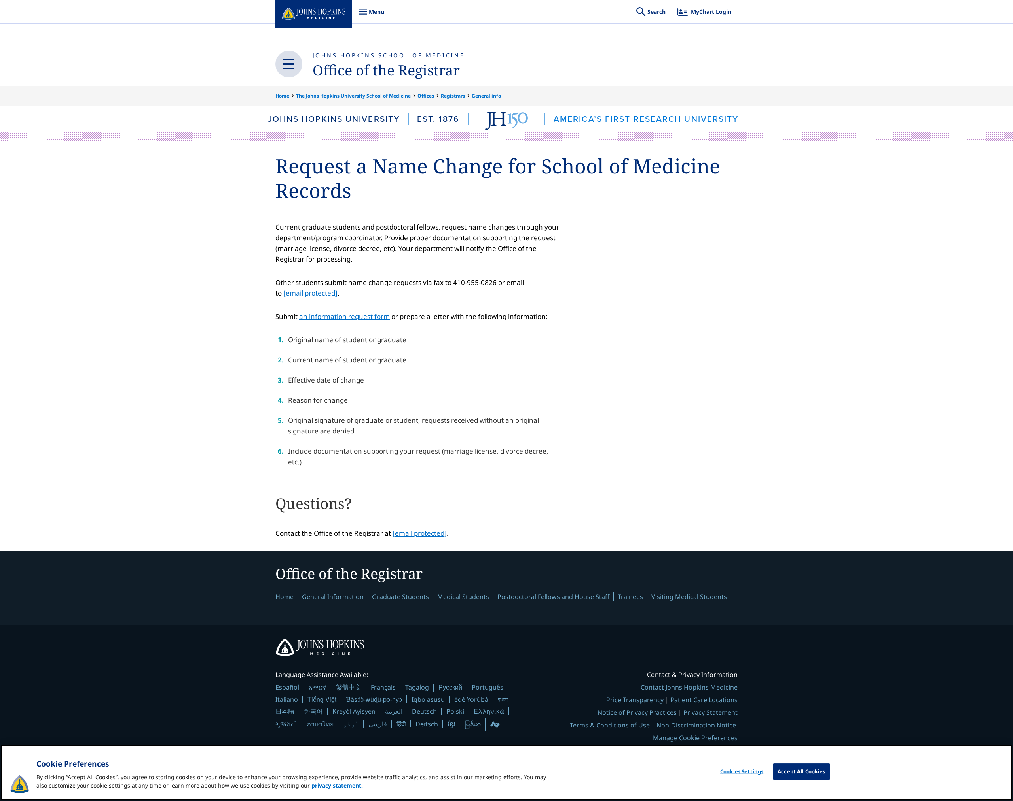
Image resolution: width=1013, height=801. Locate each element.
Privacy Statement (710, 712)
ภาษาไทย (320, 724)
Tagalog (417, 687)
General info (486, 95)
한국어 (313, 711)
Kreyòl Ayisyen (354, 711)
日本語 (284, 711)
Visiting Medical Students (689, 596)
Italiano (286, 699)
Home (282, 95)
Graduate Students (400, 596)
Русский (450, 687)
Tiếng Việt (321, 699)
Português (487, 687)
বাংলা (503, 699)
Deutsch (424, 711)
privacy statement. (337, 785)
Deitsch (426, 724)
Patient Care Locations (704, 699)
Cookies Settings (741, 771)
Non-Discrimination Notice (696, 725)
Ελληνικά (489, 711)
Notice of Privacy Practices (637, 712)
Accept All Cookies (801, 771)
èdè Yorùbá (471, 699)
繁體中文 (348, 687)
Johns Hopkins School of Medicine (389, 55)
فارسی (377, 724)
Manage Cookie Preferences (695, 737)
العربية (393, 711)
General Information (333, 596)
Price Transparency (635, 699)
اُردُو (351, 724)
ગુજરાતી (286, 724)
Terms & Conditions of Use (610, 725)
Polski (455, 711)
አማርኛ (317, 687)
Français (383, 687)
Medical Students (463, 596)
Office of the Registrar (386, 70)
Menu (371, 15)
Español (287, 687)
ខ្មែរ (451, 724)
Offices (425, 95)
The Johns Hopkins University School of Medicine (353, 95)
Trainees (630, 596)
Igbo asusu (428, 699)
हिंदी (401, 723)
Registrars (453, 95)
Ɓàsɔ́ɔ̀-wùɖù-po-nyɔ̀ (374, 699)
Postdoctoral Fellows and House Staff (553, 596)
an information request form (344, 316)
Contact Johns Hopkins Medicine (689, 687)
